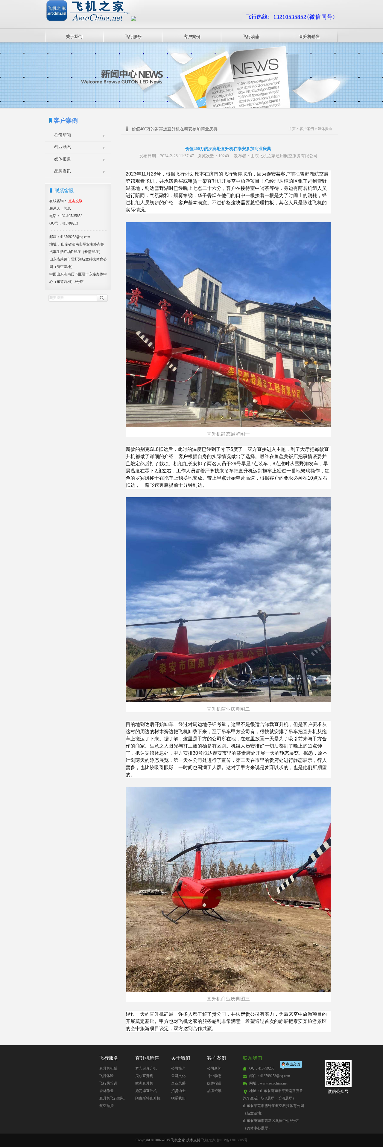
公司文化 (178, 1076)
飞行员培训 (108, 1083)
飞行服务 (133, 36)
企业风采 (178, 1083)
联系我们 (178, 1098)
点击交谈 (291, 1066)
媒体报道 (62, 159)
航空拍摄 (106, 1106)
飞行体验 (106, 1076)
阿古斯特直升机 (147, 1098)
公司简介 (178, 1068)
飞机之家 (208, 1140)
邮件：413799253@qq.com (269, 1076)
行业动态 (62, 147)
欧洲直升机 (144, 1083)
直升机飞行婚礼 (111, 1098)
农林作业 (106, 1091)
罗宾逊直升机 (146, 1068)
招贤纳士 (178, 1091)
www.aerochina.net (273, 1083)
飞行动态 (251, 36)
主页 (292, 129)
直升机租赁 (108, 1068)
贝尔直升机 (144, 1076)
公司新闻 (62, 135)
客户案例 (192, 36)
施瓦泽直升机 (146, 1091)
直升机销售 (309, 36)
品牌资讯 (62, 171)
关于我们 (74, 36)
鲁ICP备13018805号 (232, 1140)
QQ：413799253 (261, 1068)
